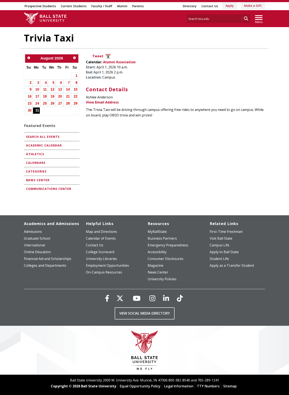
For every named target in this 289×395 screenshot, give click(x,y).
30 (30, 110)
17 (37, 96)
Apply (230, 6)
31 (37, 110)
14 (68, 89)
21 (68, 96)
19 (52, 96)
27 (60, 103)
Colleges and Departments (45, 265)
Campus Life (219, 245)
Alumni (122, 6)
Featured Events (39, 125)
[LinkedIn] (166, 298)
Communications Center (48, 189)
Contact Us (209, 6)
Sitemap (230, 386)
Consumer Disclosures (165, 258)
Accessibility (157, 252)
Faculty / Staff (101, 6)
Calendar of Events (101, 238)
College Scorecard (100, 252)
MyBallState (157, 231)
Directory (190, 6)
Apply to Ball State (224, 252)
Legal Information (178, 386)
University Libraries (101, 258)
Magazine (155, 265)
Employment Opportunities (107, 265)
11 (45, 89)
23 (30, 103)
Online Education (37, 252)
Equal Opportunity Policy (140, 386)
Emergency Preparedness (168, 245)
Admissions (33, 231)
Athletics (35, 154)
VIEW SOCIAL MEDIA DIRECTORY (144, 313)
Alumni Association (119, 62)
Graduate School (37, 238)
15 (75, 89)
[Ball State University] (145, 351)
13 (60, 89)
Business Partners (162, 238)
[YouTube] (136, 298)
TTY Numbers (208, 386)
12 (52, 89)
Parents (138, 6)
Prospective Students (40, 6)
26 (52, 103)
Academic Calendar (44, 145)
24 (37, 103)
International (34, 245)
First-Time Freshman (226, 231)
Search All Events (43, 137)
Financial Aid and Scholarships (47, 258)
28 (68, 103)
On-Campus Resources (104, 272)
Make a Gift (253, 6)
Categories (36, 171)
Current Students (74, 6)
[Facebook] (107, 298)
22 (75, 96)
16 (30, 96)
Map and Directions (101, 231)
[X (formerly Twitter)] (120, 298)
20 (60, 96)
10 (37, 89)
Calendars (35, 163)
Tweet (97, 56)
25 (45, 103)
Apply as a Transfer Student (232, 265)
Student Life (219, 258)
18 (45, 96)
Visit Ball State (221, 238)
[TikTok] (180, 298)
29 (75, 103)
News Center (38, 180)
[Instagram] (152, 298)
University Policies (162, 279)
